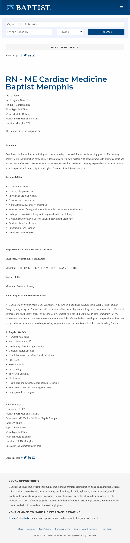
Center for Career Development (85, 528)
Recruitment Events (62, 528)
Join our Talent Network (21, 518)
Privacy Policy (106, 528)
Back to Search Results (65, 47)
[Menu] (121, 7)
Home (20, 528)
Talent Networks (45, 528)
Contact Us (31, 528)
